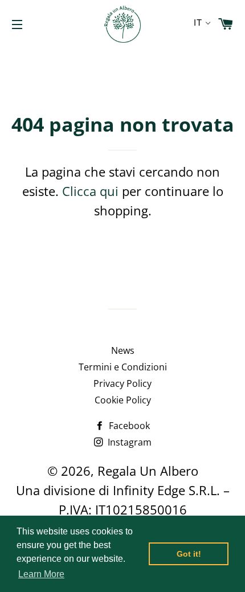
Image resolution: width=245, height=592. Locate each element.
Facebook (128, 425)
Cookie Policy (123, 400)
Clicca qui (90, 190)
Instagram (128, 442)
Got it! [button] (189, 553)
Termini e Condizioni (123, 367)
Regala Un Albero (147, 470)
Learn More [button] (41, 574)
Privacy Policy (122, 383)
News (122, 350)
